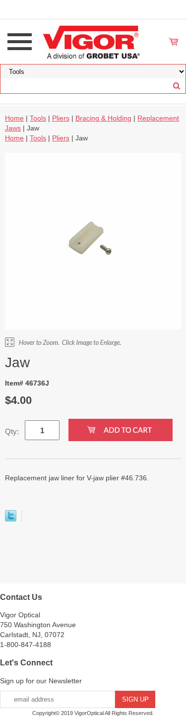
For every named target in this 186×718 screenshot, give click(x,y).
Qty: (12, 431)
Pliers (60, 118)
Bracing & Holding (103, 118)
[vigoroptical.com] (93, 41)
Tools (38, 118)
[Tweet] (10, 519)
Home (14, 118)
